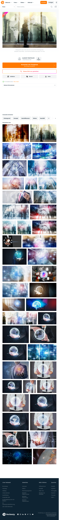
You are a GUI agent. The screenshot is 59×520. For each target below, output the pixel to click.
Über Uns (41, 490)
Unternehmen (6, 492)
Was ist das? (16, 81)
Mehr (51, 496)
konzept (16, 117)
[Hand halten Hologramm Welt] (41, 304)
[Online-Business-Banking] (44, 273)
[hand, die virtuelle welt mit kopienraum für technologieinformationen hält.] (43, 289)
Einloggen (50, 2)
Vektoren (7, 2)
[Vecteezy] (2, 2)
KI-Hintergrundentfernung (8, 503)
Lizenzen (24, 485)
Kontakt (41, 487)
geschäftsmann (25, 117)
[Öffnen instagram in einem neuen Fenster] (20, 514)
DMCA (23, 487)
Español (52, 487)
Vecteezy (4, 487)
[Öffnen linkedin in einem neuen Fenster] (23, 514)
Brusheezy (5, 485)
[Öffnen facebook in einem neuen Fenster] (18, 514)
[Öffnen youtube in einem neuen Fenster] (32, 514)
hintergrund (7, 117)
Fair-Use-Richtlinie (50, 516)
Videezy (4, 490)
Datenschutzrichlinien (50, 515)
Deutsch (52, 492)
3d (48, 117)
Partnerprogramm (27, 490)
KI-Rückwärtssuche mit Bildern (8, 499)
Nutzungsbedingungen (50, 515)
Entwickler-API (6, 496)
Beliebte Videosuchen (25, 499)
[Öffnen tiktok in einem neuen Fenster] (27, 514)
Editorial (30, 2)
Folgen (38, 59)
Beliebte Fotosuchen (25, 496)
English (52, 485)
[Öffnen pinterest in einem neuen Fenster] (25, 514)
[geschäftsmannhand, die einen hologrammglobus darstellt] (14, 256)
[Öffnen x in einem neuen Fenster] (30, 514)
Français (52, 494)
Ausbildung (5, 494)
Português (52, 490)
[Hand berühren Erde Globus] (44, 456)
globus (35, 117)
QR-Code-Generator (7, 506)
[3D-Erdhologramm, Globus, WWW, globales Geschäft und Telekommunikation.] (39, 241)
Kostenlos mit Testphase (29, 65)
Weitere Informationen (9, 84)
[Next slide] (52, 117)
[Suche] (51, 7)
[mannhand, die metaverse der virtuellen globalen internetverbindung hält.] (13, 304)
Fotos (15, 2)
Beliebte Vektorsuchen (25, 492)
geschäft (42, 117)
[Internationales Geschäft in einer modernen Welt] (15, 369)
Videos (22, 2)
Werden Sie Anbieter (42, 492)
